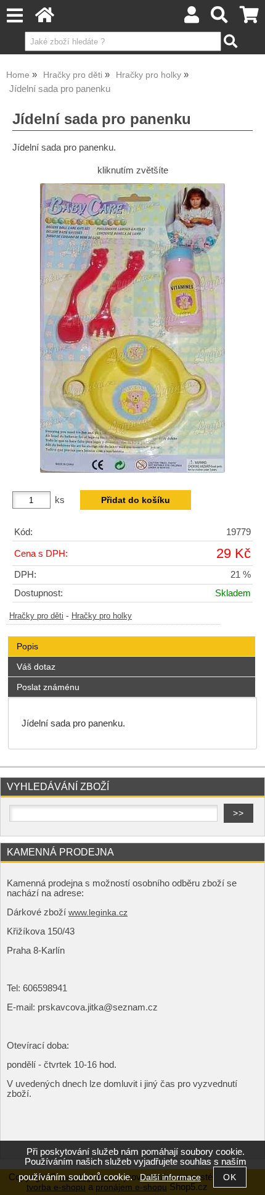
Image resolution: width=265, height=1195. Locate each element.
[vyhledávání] (219, 18)
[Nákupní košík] (249, 18)
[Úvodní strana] (44, 18)
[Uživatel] (191, 18)
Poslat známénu (48, 687)
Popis (27, 646)
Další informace (170, 1177)
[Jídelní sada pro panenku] (132, 328)
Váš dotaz (36, 667)
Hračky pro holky (101, 616)
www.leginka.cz (98, 912)
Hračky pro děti (36, 616)
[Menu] (14, 15)
